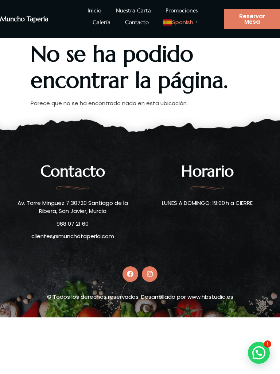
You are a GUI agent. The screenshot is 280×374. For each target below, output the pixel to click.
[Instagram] (150, 274)
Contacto (137, 22)
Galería (101, 22)
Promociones (182, 10)
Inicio (94, 10)
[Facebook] (130, 274)
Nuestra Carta (133, 10)
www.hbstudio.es (210, 297)
